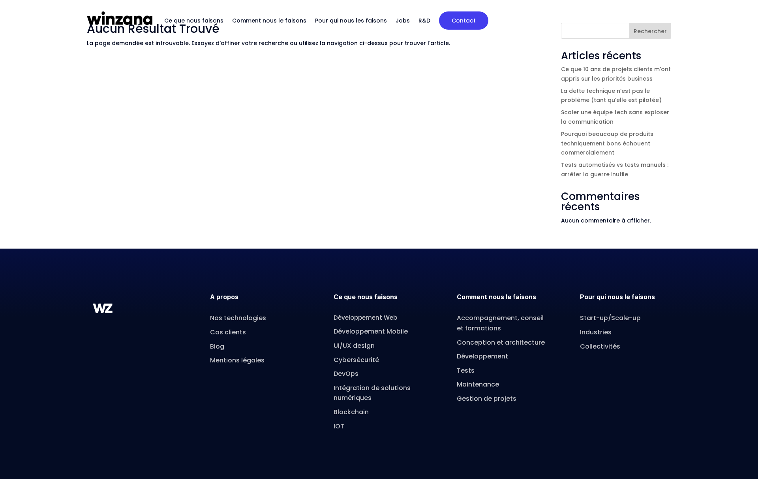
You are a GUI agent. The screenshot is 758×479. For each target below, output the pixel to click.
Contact (464, 21)
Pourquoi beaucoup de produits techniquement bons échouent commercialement (607, 143)
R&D (424, 21)
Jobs (403, 21)
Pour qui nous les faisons (351, 21)
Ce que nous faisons (193, 21)
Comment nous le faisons (269, 21)
